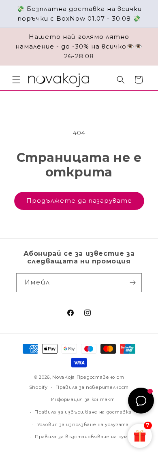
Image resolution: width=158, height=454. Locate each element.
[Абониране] (132, 282)
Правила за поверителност (92, 387)
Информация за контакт (83, 399)
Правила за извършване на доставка (82, 412)
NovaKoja (63, 377)
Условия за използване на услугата (83, 424)
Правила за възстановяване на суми (83, 436)
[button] (16, 80)
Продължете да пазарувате (79, 200)
